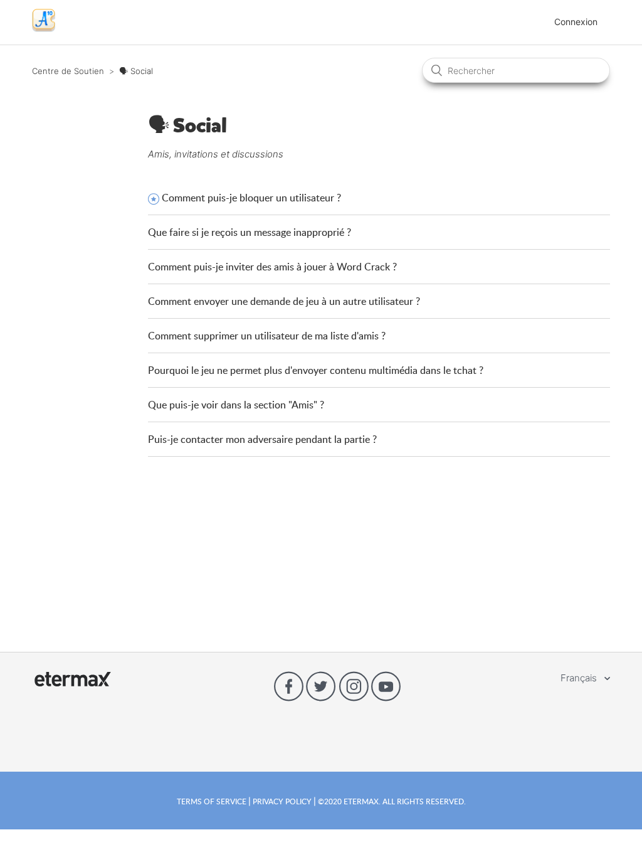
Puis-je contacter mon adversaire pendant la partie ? (262, 439)
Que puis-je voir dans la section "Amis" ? (236, 405)
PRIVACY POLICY (282, 801)
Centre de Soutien (68, 71)
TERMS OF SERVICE (212, 801)
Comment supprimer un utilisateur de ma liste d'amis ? (267, 336)
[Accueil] (43, 29)
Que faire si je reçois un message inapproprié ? (249, 232)
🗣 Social (136, 71)
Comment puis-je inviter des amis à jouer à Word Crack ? (272, 267)
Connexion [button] (575, 21)
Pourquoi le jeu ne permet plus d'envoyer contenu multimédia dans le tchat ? (315, 370)
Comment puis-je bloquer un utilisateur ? (251, 198)
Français (579, 678)
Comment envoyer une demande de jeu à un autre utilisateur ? (284, 301)
